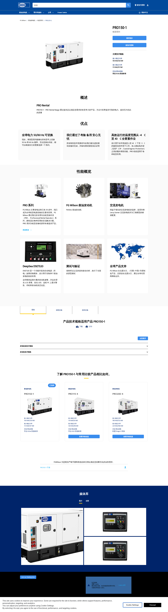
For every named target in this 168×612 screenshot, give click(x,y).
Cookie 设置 (122, 585)
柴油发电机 (31, 20)
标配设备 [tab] (59, 310)
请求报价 (129, 38)
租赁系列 (40, 20)
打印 (88, 326)
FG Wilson (23, 20)
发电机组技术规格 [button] (26, 346)
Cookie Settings (132, 605)
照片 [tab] (80, 501)
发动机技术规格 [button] (25, 352)
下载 (79, 326)
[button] (139, 5)
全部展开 (143, 338)
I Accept (152, 605)
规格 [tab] (33, 309)
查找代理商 (129, 45)
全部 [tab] (87, 501)
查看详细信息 (84, 436)
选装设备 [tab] (85, 310)
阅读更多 (26, 230)
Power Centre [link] (62, 12)
